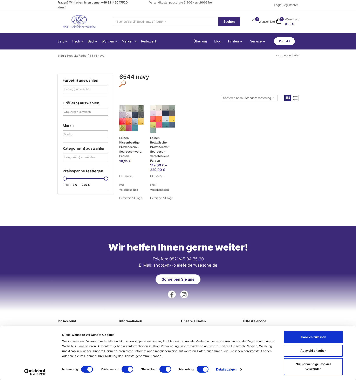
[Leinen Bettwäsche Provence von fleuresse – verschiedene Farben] (162, 119)
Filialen (234, 41)
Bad (91, 41)
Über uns (200, 41)
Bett (61, 41)
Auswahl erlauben (313, 350)
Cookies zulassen (313, 337)
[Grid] (287, 98)
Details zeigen (226, 369)
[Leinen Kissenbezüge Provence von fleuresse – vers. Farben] (131, 119)
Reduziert (148, 41)
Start (60, 55)
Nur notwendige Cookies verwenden (313, 366)
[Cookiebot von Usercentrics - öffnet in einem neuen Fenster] (35, 372)
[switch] (127, 369)
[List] (295, 98)
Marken (128, 41)
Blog (217, 41)
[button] (288, 21)
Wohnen (108, 41)
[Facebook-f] (172, 294)
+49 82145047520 (114, 2)
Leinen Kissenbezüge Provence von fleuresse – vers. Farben (130, 147)
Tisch (76, 41)
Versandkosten (128, 189)
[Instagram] (184, 294)
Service (256, 41)
